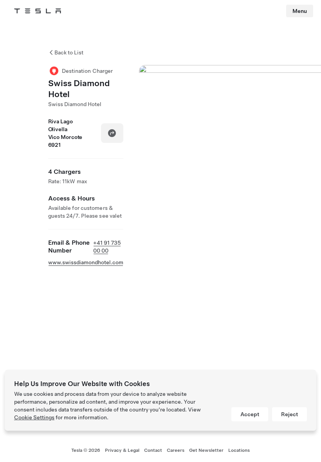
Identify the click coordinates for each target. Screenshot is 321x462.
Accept (249, 414)
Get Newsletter (206, 450)
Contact (153, 450)
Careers (175, 450)
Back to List (68, 52)
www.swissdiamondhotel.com (85, 262)
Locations (239, 450)
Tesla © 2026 (85, 450)
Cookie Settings (34, 417)
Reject (289, 414)
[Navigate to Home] (37, 11)
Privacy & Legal (122, 450)
